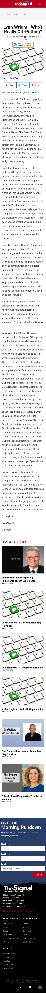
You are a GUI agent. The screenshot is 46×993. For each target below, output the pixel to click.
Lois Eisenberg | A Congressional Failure (23, 667)
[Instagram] (25, 987)
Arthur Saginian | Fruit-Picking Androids (23, 709)
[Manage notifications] (40, 987)
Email (3, 864)
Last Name (5, 854)
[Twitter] (20, 987)
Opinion (26, 14)
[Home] (3, 14)
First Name (5, 844)
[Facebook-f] (16, 987)
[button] (6, 4)
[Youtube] (30, 987)
